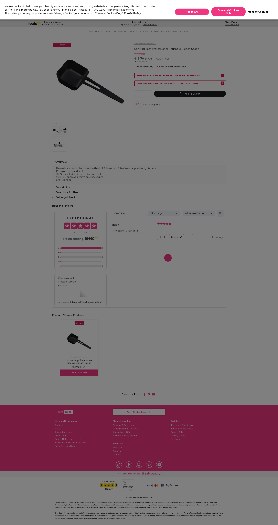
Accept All (192, 11)
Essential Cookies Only (228, 11)
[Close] (273, 9)
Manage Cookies (257, 11)
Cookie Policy (132, 13)
